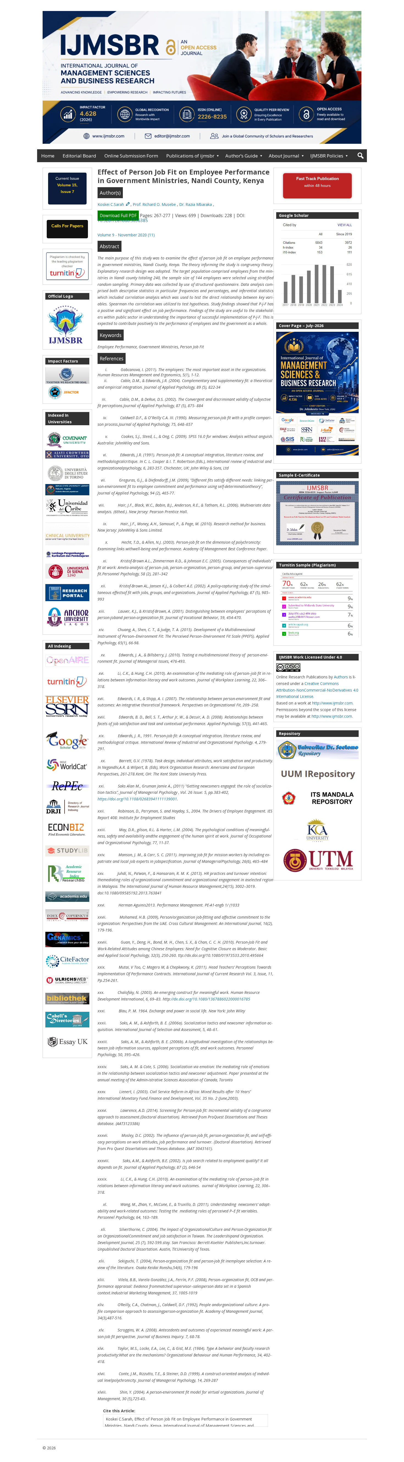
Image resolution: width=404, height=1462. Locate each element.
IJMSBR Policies (326, 156)
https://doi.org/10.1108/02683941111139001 (137, 799)
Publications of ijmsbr (190, 156)
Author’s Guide (241, 156)
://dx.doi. (178, 999)
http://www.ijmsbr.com (332, 703)
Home (47, 156)
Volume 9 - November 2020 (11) (126, 234)
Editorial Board (79, 156)
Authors (341, 676)
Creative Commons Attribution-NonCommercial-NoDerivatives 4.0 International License (317, 690)
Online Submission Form (131, 156)
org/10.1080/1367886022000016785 (218, 999)
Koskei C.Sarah (111, 204)
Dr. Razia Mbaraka (196, 204)
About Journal (284, 156)
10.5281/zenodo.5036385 (123, 220)
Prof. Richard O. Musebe (155, 204)
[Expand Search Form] (360, 155)
